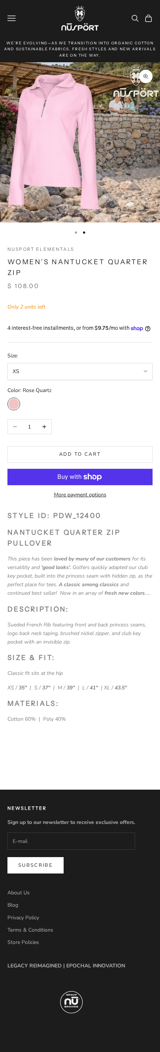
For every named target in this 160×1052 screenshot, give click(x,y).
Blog (12, 905)
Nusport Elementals (40, 249)
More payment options (80, 494)
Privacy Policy (23, 917)
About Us (18, 892)
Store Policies (23, 942)
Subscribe (35, 865)
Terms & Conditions (30, 929)
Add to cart (80, 454)
